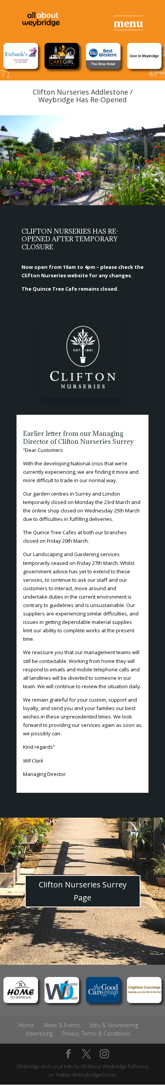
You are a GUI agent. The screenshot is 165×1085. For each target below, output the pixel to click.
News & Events (62, 1025)
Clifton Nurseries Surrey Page (83, 891)
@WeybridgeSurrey (94, 1074)
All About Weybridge (104, 1066)
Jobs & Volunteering (114, 1025)
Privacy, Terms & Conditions (96, 1033)
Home (26, 1025)
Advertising (39, 1033)
